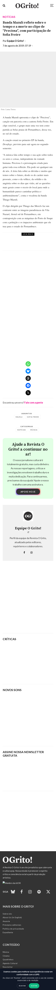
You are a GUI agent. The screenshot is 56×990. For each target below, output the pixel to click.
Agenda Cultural (10, 963)
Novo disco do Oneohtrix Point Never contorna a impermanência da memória (37, 675)
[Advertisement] (28, 601)
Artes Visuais (27, 237)
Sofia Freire (33, 417)
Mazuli (19, 417)
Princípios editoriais (12, 925)
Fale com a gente (33, 402)
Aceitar (34, 986)
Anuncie (6, 921)
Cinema (6, 956)
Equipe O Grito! (15, 40)
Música (33, 430)
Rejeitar (22, 986)
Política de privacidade (13, 929)
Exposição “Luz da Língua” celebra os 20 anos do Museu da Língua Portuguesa (34, 244)
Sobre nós (7, 914)
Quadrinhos (8, 959)
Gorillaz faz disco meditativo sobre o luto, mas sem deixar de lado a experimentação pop (37, 662)
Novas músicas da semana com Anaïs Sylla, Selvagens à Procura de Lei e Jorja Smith (27, 735)
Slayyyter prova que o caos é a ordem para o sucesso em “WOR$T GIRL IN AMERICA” (37, 649)
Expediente (8, 932)
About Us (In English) (12, 917)
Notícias (9, 16)
